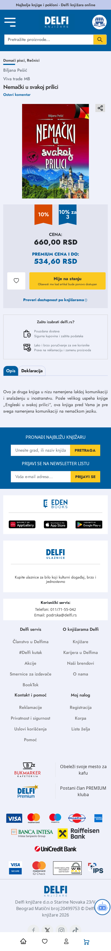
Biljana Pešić (15, 70)
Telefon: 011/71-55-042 (55, 609)
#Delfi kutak (30, 652)
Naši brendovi (80, 663)
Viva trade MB (16, 79)
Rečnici (33, 60)
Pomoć (30, 740)
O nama (80, 674)
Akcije (30, 663)
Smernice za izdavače (30, 674)
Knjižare (80, 642)
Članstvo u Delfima (30, 642)
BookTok (31, 685)
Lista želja (80, 729)
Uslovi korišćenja (30, 729)
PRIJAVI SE (85, 476)
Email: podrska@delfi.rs (55, 615)
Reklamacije (30, 707)
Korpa (80, 718)
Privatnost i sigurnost (30, 718)
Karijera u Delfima (80, 652)
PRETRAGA (85, 450)
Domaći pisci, (15, 60)
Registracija (81, 707)
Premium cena (49, 254)
